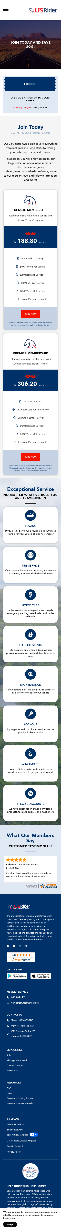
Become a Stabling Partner (20, 1098)
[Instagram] (20, 946)
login (27, 107)
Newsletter (12, 1070)
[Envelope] (14, 946)
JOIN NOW (30, 314)
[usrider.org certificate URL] (41, 888)
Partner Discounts (16, 1065)
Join (9, 1055)
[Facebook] (8, 946)
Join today (17, 107)
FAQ (9, 1088)
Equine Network (15, 1129)
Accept (10, 1224)
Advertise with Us (16, 1124)
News (9, 1093)
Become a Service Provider (20, 1103)
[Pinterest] (26, 946)
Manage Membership (17, 1060)
